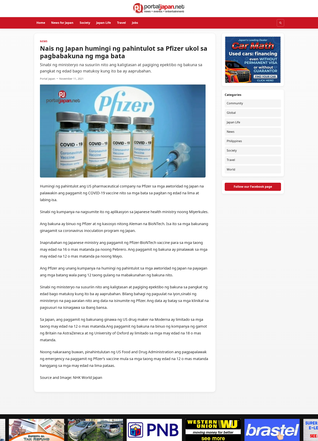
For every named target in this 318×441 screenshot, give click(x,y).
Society (85, 23)
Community (235, 103)
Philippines (234, 141)
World (231, 169)
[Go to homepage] (159, 8)
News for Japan (62, 23)
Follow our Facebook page (253, 187)
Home (40, 23)
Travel (121, 23)
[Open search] (280, 23)
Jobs (135, 23)
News (43, 41)
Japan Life (103, 23)
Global (231, 113)
